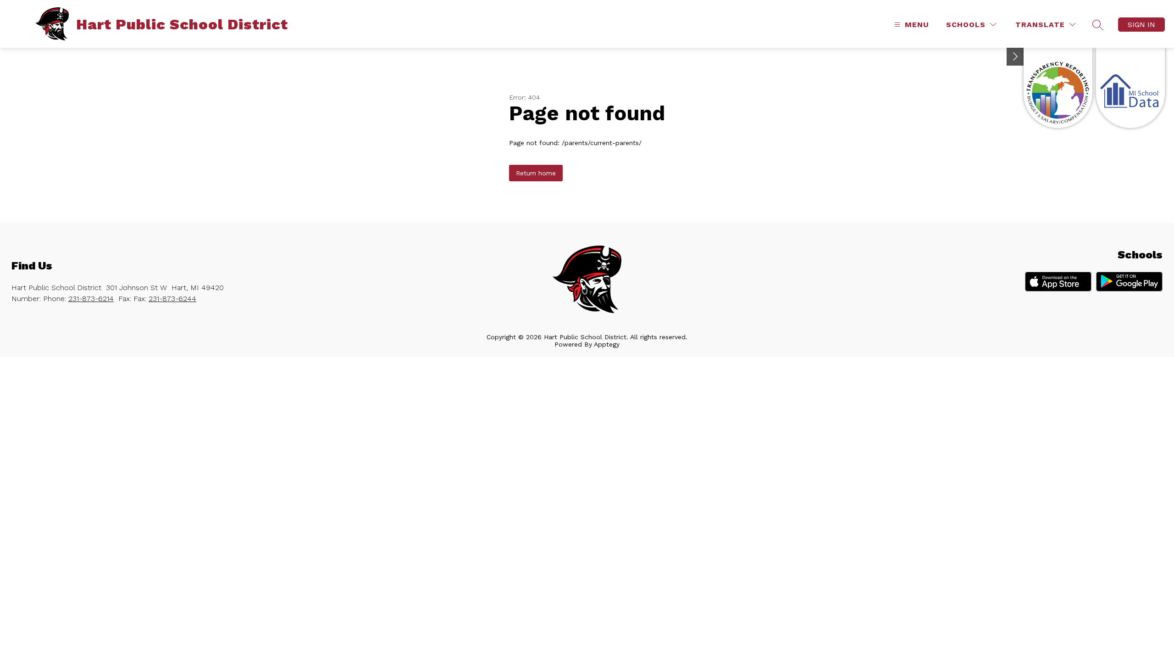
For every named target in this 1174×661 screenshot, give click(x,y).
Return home (536, 173)
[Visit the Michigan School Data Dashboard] (1130, 88)
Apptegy (607, 344)
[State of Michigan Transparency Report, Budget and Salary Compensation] (1058, 88)
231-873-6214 (91, 298)
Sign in (1141, 24)
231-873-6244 (172, 298)
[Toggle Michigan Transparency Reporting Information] (1015, 57)
